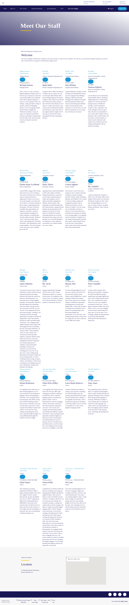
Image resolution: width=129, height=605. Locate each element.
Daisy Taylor (46, 172)
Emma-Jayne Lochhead (26, 172)
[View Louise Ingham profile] (75, 171)
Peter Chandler (92, 272)
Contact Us (122, 1)
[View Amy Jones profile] (98, 369)
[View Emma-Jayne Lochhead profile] (30, 171)
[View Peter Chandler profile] (98, 270)
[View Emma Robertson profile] (30, 369)
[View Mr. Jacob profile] (53, 270)
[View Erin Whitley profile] (75, 71)
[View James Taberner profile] (30, 270)
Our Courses (23, 8)
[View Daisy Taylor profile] (53, 171)
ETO (62, 8)
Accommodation (51, 8)
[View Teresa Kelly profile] (53, 469)
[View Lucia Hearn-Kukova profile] (75, 369)
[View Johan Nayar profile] (30, 469)
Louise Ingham (69, 172)
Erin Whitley (68, 73)
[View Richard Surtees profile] (30, 71)
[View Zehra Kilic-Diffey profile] (53, 369)
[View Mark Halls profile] (53, 71)
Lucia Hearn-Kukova (71, 371)
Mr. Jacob (45, 272)
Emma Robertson (24, 371)
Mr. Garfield (91, 172)
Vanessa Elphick (92, 73)
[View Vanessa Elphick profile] (98, 71)
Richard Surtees (24, 73)
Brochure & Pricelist (89, 1)
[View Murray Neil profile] (75, 270)
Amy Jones (91, 371)
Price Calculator (107, 1)
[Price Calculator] (101, 3)
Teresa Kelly (46, 470)
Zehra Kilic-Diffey (48, 371)
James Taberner (24, 272)
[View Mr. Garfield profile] (98, 171)
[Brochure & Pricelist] (82, 3)
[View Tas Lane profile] (75, 469)
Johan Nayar (23, 470)
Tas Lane (67, 470)
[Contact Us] (118, 3)
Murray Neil (68, 272)
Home (5, 8)
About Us (12, 8)
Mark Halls (46, 73)
